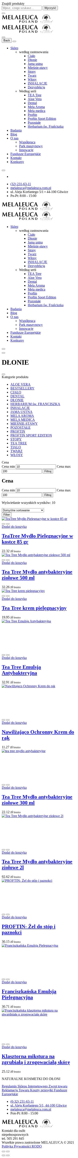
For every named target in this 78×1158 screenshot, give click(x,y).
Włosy (32, 79)
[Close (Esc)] (3, 1151)
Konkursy (17, 162)
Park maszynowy (31, 146)
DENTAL (17, 396)
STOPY (16, 439)
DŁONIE (17, 400)
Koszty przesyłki (42, 1090)
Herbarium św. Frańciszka (45, 126)
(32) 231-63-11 (20, 184)
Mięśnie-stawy (38, 67)
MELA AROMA (22, 416)
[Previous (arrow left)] (3, 1155)
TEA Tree (34, 95)
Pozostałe (34, 122)
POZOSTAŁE (20, 427)
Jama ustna (35, 64)
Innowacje (26, 150)
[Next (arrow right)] (8, 1155)
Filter (6, 514)
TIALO (15, 447)
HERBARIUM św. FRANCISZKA (35, 404)
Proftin (32, 115)
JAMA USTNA (21, 412)
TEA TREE (18, 443)
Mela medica (36, 111)
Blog (13, 134)
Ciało (31, 56)
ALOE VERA (20, 384)
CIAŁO (15, 392)
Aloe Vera (35, 99)
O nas (14, 138)
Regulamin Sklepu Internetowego (25, 1086)
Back (6, 40)
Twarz (32, 75)
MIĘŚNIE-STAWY (24, 423)
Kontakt (15, 158)
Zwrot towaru (58, 1086)
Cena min (8, 466)
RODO (37, 1146)
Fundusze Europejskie (25, 154)
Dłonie (32, 60)
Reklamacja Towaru (16, 1090)
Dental (32, 103)
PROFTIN (17, 431)
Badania (16, 130)
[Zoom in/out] (8, 1151)
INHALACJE (37, 83)
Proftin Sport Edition (42, 118)
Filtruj (47, 471)
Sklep (14, 48)
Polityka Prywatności (17, 1146)
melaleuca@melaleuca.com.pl (30, 188)
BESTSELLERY (22, 388)
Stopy (32, 71)
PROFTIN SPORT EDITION (31, 435)
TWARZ (16, 451)
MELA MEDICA (22, 420)
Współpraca (27, 142)
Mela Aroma (36, 107)
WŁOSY (16, 455)
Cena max (64, 466)
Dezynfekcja (36, 87)
